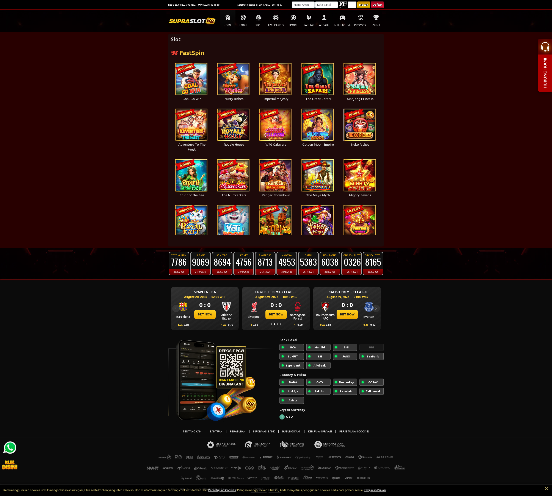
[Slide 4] (280, 324)
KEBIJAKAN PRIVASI (320, 431)
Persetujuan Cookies (222, 490)
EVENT (376, 25)
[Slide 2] (274, 324)
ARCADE (324, 25)
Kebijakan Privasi (375, 490)
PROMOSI (360, 25)
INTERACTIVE (342, 25)
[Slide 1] (271, 324)
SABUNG (309, 25)
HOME (228, 25)
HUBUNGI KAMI (291, 431)
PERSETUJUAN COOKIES (354, 431)
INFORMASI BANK (264, 431)
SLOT (259, 25)
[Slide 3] (277, 324)
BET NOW (205, 314)
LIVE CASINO (276, 25)
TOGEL (243, 25)
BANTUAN (216, 431)
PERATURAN (238, 431)
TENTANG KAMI (192, 431)
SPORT (293, 25)
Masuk (363, 4)
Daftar (377, 4)
